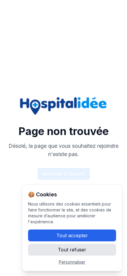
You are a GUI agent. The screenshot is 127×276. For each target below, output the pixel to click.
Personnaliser (72, 261)
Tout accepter (72, 235)
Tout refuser (72, 250)
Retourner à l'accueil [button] (63, 173)
